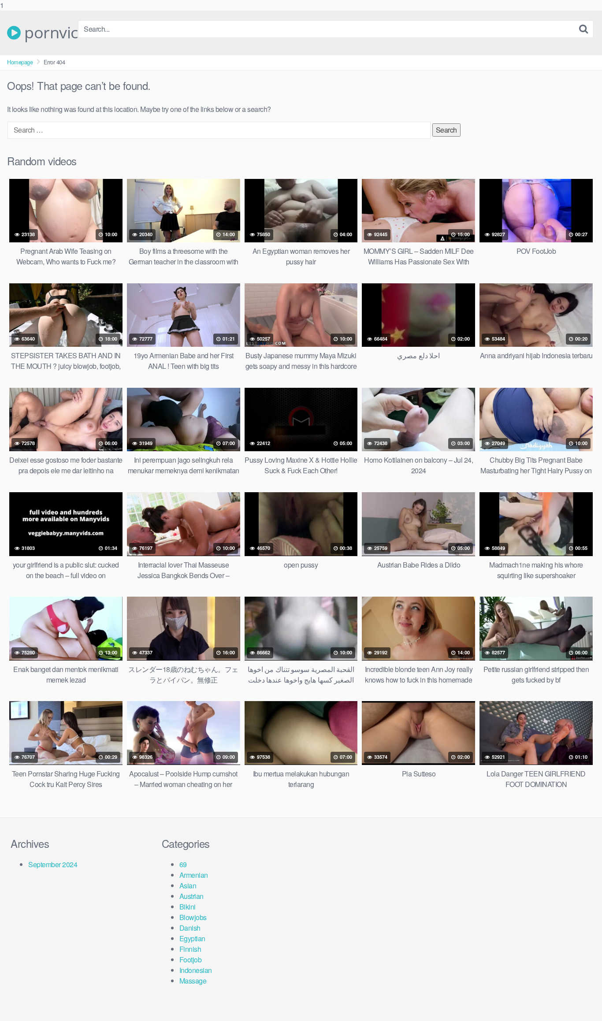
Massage (193, 981)
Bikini (187, 907)
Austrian (191, 896)
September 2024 (52, 864)
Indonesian (195, 970)
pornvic (49, 33)
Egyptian (192, 938)
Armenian (193, 875)
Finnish (190, 949)
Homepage (20, 62)
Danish (190, 928)
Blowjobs (193, 917)
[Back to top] (578, 996)
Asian (188, 885)
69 (183, 864)
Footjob (190, 959)
